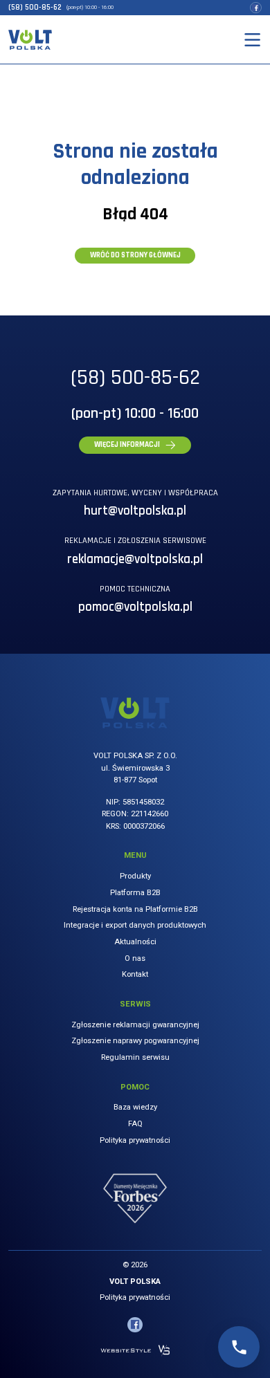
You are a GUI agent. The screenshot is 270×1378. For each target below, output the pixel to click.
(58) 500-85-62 (35, 8)
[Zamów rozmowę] (239, 1347)
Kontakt (135, 974)
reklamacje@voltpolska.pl (135, 559)
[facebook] (255, 7)
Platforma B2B (135, 892)
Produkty (135, 876)
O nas (135, 958)
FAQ (135, 1123)
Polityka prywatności (135, 1140)
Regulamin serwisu (135, 1057)
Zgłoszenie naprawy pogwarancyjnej (135, 1040)
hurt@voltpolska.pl (135, 511)
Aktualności (135, 941)
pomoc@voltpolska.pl (135, 607)
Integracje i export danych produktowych (135, 925)
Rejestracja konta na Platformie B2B (135, 909)
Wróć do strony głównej (135, 255)
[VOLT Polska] (29, 39)
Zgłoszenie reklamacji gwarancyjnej (135, 1024)
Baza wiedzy (135, 1107)
